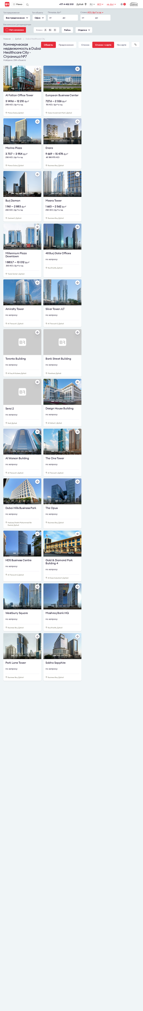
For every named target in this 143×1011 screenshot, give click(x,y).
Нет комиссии (16, 30)
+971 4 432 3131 (66, 4)
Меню (19, 4)
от (50, 17)
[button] (7, 79)
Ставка (83, 12)
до (64, 17)
